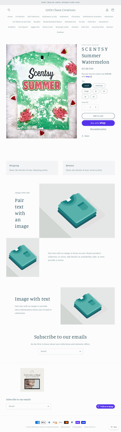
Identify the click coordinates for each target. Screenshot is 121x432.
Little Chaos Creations (38, 427)
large (86, 91)
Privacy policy (77, 427)
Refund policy (65, 427)
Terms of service (89, 427)
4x (94, 97)
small (86, 86)
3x (85, 97)
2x (104, 91)
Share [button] (87, 136)
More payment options (98, 129)
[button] (9, 10)
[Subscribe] (80, 351)
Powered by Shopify (52, 427)
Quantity (85, 102)
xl (96, 91)
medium (99, 86)
